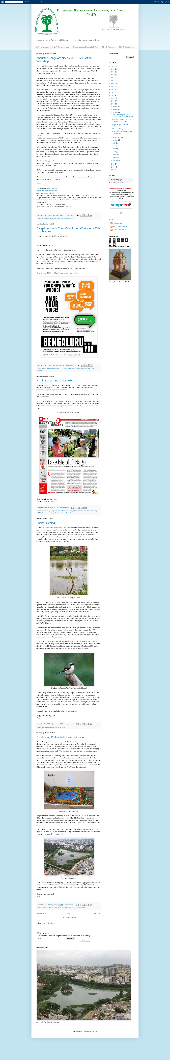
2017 (113, 92)
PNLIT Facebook (108, 47)
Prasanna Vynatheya (48, 513)
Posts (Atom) (50, 923)
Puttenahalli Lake (60, 513)
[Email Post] (77, 215)
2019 (113, 86)
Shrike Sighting (45, 523)
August (115, 140)
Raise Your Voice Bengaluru (65, 218)
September (116, 137)
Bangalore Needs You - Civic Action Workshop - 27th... (122, 120)
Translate (125, 183)
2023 (113, 75)
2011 (113, 167)
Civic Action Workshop (49, 218)
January (115, 160)
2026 (113, 66)
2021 (113, 81)
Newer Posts (41, 914)
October (115, 112)
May (114, 149)
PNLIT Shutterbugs (126, 47)
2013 (113, 104)
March (115, 154)
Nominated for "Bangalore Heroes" (57, 380)
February (116, 157)
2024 (113, 72)
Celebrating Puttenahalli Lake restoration (60, 737)
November (116, 109)
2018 (113, 89)
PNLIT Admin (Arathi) (120, 226)
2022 (113, 78)
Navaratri (68, 907)
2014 (113, 101)
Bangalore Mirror (67, 511)
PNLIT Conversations (60, 47)
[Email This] (81, 215)
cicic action (55, 368)
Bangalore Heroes (56, 511)
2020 (113, 84)
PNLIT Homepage (41, 47)
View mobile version (69, 918)
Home (69, 914)
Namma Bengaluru (81, 368)
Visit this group (85, 941)
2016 (113, 95)
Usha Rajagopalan (71, 513)
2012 (113, 164)
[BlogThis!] (84, 215)
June (114, 146)
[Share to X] (86, 215)
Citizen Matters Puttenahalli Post (85, 47)
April (114, 152)
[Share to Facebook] (88, 215)
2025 (113, 69)
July (114, 143)
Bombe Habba (46, 907)
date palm (54, 907)
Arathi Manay (46, 511)
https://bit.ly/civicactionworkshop (66, 273)
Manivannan (71, 368)
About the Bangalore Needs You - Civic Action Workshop (122, 115)
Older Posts (97, 914)
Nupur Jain (82, 511)
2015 (113, 98)
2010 (113, 170)
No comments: (69, 215)
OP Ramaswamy (92, 511)
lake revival (63, 368)
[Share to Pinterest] (91, 215)
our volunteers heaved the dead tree (58, 528)
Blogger (94, 1032)
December (116, 106)
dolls (59, 907)
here (70, 207)
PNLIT (89, 368)
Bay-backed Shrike (48, 727)
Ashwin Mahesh (47, 368)
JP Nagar (76, 511)
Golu (63, 907)
